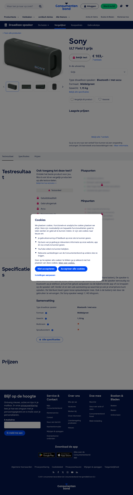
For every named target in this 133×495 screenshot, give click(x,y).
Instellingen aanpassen (45, 275)
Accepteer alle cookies (73, 268)
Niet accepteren (46, 268)
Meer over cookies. (67, 263)
